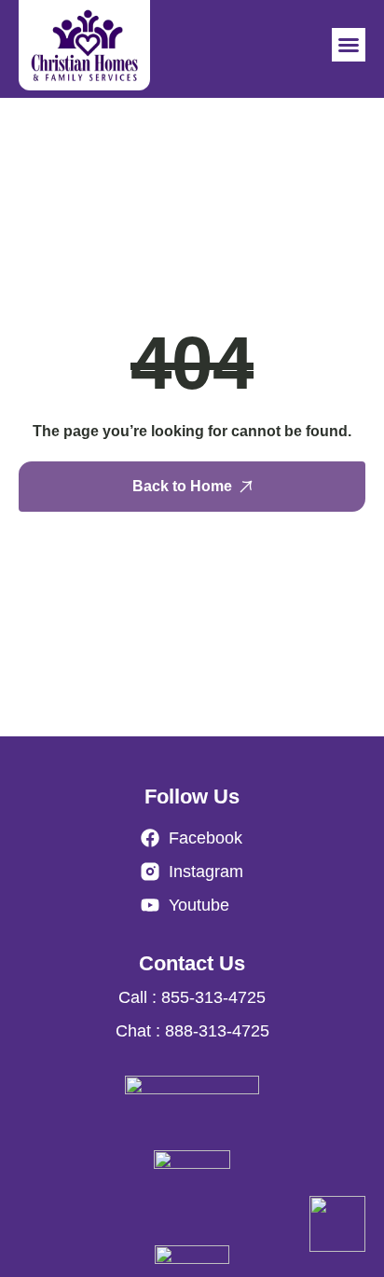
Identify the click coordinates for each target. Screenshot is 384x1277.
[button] (348, 45)
